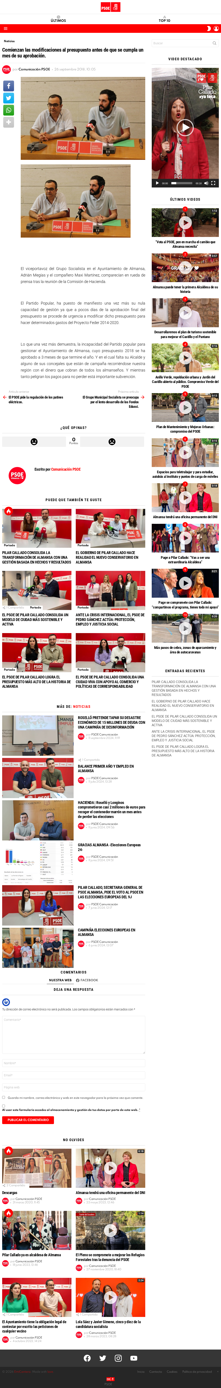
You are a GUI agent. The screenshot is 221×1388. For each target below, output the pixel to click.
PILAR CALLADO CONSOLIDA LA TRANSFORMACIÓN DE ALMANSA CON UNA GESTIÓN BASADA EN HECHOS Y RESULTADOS (36, 557)
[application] (185, 127)
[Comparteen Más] (8, 122)
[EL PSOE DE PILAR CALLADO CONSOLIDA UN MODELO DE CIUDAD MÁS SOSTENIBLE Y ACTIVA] (36, 590)
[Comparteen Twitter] (8, 98)
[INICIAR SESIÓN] (216, 28)
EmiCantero (22, 1372)
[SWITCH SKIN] (209, 28)
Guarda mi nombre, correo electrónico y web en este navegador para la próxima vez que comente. (76, 1098)
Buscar (214, 44)
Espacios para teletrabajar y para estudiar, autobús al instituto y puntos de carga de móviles (185, 474)
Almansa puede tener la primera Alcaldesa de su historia (185, 289)
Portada (9, 545)
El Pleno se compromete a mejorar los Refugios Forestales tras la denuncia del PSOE (110, 1257)
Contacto (155, 1372)
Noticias (81, 706)
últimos (58, 21)
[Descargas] (36, 1168)
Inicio (140, 1372)
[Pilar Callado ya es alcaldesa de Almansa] (36, 1230)
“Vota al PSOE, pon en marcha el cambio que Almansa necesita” (185, 244)
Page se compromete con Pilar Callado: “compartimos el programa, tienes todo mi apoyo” (185, 604)
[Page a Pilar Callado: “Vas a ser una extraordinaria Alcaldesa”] (185, 538)
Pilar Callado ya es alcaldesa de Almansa (31, 1255)
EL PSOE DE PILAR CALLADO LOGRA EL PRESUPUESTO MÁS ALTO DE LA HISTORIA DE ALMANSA (36, 682)
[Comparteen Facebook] (8, 86)
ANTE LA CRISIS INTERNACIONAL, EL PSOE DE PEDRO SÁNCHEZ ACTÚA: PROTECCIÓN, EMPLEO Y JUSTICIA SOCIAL (110, 620)
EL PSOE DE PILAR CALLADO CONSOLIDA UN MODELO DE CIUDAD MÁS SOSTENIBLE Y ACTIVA (35, 620)
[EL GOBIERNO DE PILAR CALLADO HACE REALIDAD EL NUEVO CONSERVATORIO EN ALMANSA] (110, 528)
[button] (185, 127)
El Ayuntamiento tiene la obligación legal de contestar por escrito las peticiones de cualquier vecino (34, 1327)
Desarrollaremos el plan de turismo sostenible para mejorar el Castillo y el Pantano (185, 334)
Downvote (112, 442)
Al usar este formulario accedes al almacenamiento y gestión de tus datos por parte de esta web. (71, 1110)
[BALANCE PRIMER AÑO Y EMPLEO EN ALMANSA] (38, 778)
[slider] (181, 183)
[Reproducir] (157, 183)
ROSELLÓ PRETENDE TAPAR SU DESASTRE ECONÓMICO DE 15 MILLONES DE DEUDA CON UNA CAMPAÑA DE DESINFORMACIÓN (111, 722)
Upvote (34, 442)
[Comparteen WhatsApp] (8, 110)
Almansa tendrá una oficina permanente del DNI (110, 1192)
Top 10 (164, 21)
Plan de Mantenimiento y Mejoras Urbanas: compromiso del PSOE (185, 429)
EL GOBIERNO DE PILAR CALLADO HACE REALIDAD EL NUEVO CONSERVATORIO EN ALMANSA (107, 557)
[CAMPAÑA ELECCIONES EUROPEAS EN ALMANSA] (38, 948)
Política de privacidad (197, 1372)
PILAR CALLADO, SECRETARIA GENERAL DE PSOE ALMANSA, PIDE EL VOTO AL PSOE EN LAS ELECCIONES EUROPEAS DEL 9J (110, 892)
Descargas (9, 1192)
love (50, 1372)
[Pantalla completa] (213, 183)
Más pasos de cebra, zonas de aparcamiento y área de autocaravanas (185, 649)
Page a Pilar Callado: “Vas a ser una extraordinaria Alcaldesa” (185, 559)
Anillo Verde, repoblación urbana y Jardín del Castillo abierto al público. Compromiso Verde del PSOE (185, 382)
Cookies (172, 1372)
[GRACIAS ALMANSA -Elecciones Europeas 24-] (38, 863)
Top (8, 511)
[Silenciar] (206, 183)
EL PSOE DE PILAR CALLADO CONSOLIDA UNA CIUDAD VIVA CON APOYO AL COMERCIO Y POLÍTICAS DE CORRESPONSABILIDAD (110, 682)
